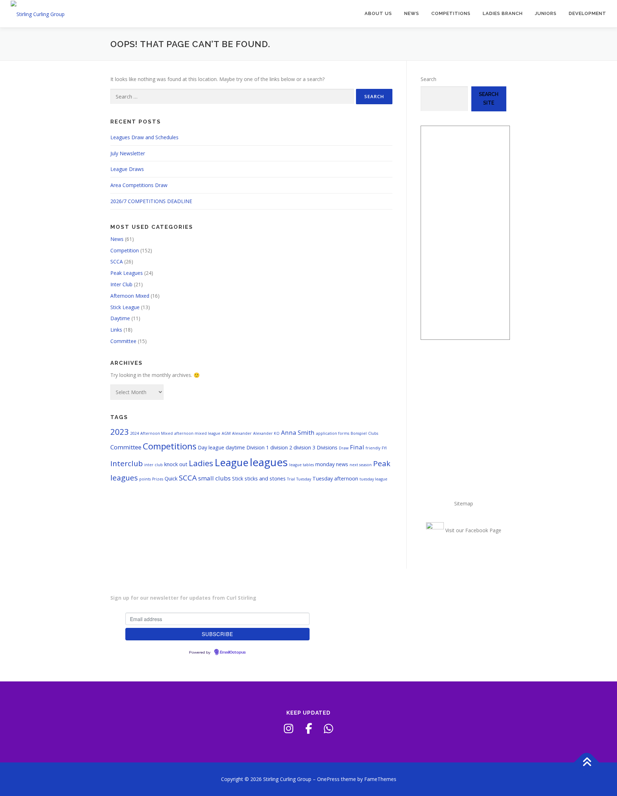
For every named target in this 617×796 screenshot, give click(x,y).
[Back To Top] (587, 762)
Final (357, 447)
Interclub (126, 463)
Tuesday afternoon (335, 478)
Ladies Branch (503, 13)
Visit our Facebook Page (472, 530)
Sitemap (463, 503)
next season (361, 464)
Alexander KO (266, 433)
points (145, 479)
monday (325, 464)
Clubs (373, 433)
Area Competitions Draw (138, 185)
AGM (226, 433)
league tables (301, 464)
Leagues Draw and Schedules (144, 137)
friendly (373, 447)
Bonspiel (359, 433)
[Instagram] (288, 728)
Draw (343, 447)
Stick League (125, 307)
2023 (119, 431)
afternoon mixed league (197, 433)
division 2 (281, 447)
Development (587, 13)
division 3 (304, 447)
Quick (171, 478)
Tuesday (303, 479)
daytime (235, 447)
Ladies (201, 463)
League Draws (127, 169)
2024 (134, 433)
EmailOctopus (233, 652)
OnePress (328, 779)
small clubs (214, 478)
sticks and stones (265, 478)
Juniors (546, 13)
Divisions (327, 447)
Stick (237, 478)
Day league (211, 447)
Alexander (242, 433)
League (232, 462)
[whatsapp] (328, 728)
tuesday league (373, 479)
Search (428, 79)
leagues (269, 462)
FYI (384, 447)
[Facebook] (308, 728)
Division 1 (257, 447)
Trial (291, 479)
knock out (175, 464)
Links (116, 329)
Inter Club (121, 284)
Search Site (488, 98)
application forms (332, 433)
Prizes (157, 479)
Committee (123, 341)
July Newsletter (127, 153)
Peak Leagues (126, 272)
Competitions (451, 13)
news (342, 464)
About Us (378, 13)
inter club (153, 464)
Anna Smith (298, 432)
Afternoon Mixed (129, 295)
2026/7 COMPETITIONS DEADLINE (151, 201)
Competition (124, 250)
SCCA (116, 261)
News (411, 13)
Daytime (120, 318)
